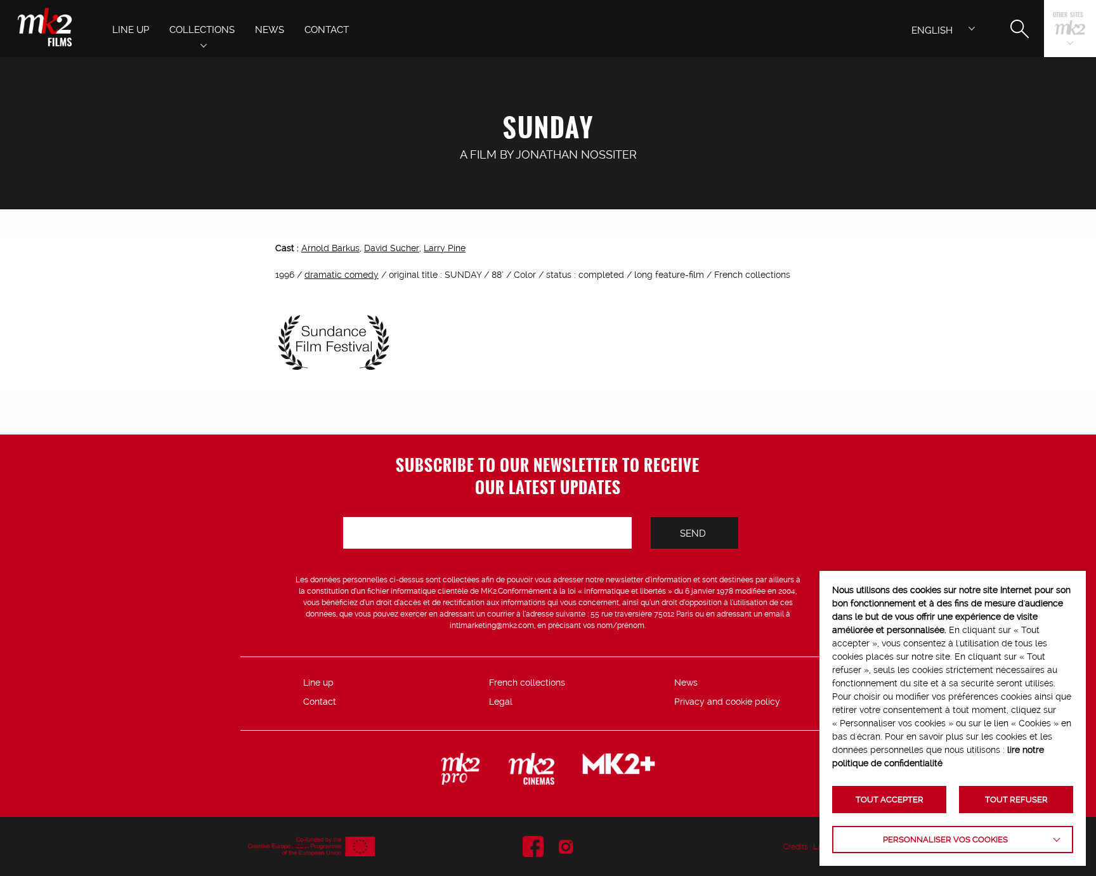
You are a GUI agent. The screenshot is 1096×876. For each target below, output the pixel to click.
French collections (527, 682)
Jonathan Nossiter (576, 154)
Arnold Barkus (330, 248)
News (686, 682)
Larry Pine (445, 248)
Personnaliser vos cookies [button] (945, 839)
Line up (318, 682)
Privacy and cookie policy (727, 701)
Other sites (1068, 15)
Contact (319, 701)
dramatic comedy (341, 275)
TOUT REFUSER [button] (1016, 799)
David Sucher (391, 248)
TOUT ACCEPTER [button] (889, 799)
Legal (500, 701)
